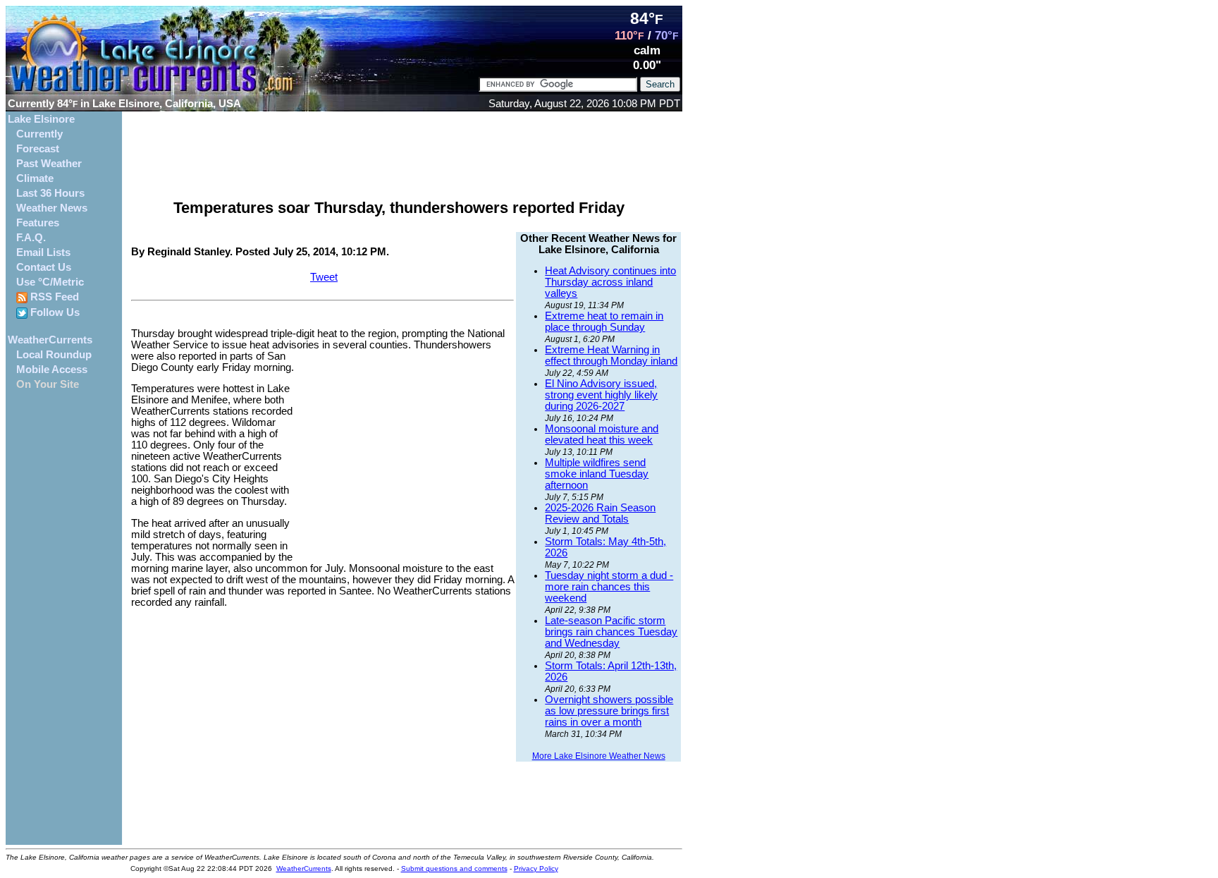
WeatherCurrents (50, 340)
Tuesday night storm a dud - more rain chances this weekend (609, 587)
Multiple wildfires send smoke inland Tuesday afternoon (596, 474)
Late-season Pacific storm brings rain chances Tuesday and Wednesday (611, 632)
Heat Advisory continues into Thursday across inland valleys (610, 282)
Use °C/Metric (50, 282)
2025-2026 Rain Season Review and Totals (600, 513)
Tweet (324, 277)
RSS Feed (53, 297)
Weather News (51, 208)
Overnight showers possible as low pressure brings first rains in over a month (609, 711)
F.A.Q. (31, 237)
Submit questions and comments (454, 868)
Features (37, 222)
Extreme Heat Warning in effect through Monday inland (611, 355)
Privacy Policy (536, 868)
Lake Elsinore (41, 119)
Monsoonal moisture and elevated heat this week (601, 434)
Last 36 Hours (50, 193)
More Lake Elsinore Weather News (598, 756)
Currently (39, 134)
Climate (35, 178)
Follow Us (53, 312)
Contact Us (43, 267)
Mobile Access (51, 369)
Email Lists (43, 252)
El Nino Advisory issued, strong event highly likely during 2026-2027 (601, 395)
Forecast (37, 148)
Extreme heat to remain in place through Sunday (604, 321)
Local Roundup (54, 354)
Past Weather (49, 163)
